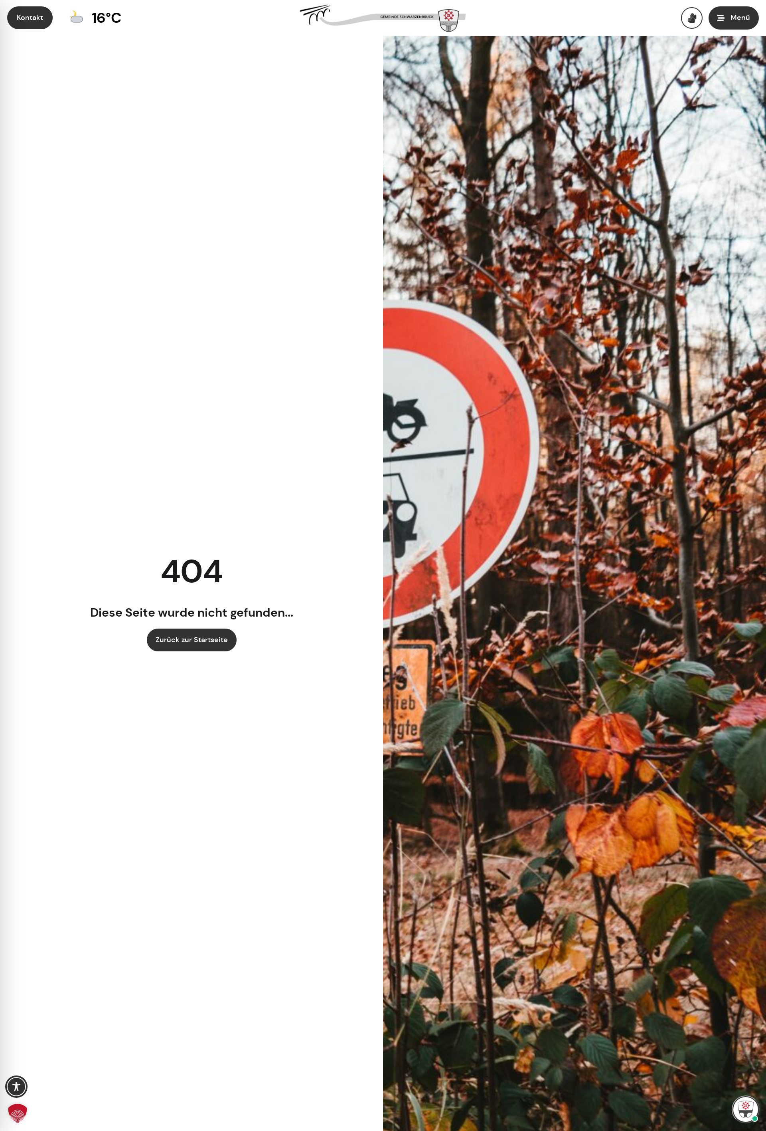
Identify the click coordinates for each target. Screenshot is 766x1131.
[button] (17, 1113)
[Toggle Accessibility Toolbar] (16, 1086)
